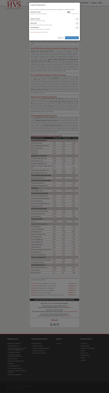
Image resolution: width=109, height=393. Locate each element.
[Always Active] (69, 12)
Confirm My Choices (72, 38)
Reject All (60, 38)
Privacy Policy (37, 32)
